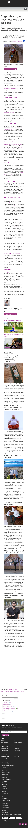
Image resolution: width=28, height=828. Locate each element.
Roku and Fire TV (4, 742)
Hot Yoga (4, 786)
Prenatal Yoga (5, 803)
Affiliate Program (4, 750)
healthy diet (15, 226)
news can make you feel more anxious (12, 202)
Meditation (4, 794)
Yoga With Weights (5, 812)
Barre (3, 775)
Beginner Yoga (5, 774)
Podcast (15, 744)
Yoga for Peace (17, 750)
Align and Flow (5, 767)
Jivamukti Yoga (5, 789)
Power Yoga (4, 798)
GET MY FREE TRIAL (9, 69)
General (14, 41)
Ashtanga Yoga (5, 770)
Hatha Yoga (4, 784)
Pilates (3, 796)
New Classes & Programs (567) (9, 708)
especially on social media (16, 205)
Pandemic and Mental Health (7, 693)
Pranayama (4, 801)
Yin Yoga (4, 810)
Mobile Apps (16, 740)
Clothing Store (4, 744)
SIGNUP (5, 735)
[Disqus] (14, 665)
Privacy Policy (4, 758)
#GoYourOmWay (4, 748)
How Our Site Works (18, 742)
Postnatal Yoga (5, 805)
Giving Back (3, 751)
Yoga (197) (5, 710)
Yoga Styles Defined (6, 763)
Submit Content (17, 751)
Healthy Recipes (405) (7, 706)
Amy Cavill (20, 41)
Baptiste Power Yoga (6, 772)
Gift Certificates (4, 740)
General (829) (6, 704)
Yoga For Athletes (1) (7, 712)
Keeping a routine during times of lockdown (13, 144)
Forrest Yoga (4, 781)
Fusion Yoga (4, 782)
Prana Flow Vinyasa (6, 800)
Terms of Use (16, 756)
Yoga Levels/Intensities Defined (8, 765)
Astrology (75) (6, 702)
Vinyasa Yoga (4, 808)
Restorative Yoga (5, 807)
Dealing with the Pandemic (17, 691)
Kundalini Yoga (5, 793)
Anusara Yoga (5, 768)
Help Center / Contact (5, 756)
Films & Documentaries (6, 779)
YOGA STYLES (5, 762)
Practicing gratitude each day (10, 272)
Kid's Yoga (4, 791)
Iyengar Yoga (4, 788)
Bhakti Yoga (4, 777)
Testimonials (16, 748)
